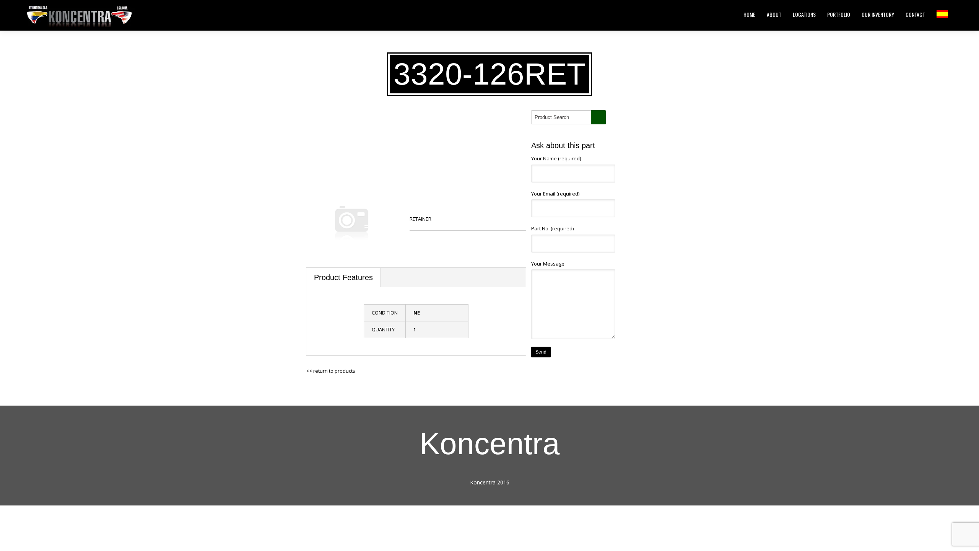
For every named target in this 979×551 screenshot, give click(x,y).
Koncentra (490, 444)
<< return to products (330, 370)
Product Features (343, 277)
